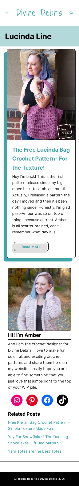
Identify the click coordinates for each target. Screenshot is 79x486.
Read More (32, 247)
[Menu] (7, 12)
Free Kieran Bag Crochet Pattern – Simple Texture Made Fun (39, 425)
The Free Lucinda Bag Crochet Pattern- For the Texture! (41, 158)
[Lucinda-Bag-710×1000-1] (41, 94)
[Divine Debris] (39, 13)
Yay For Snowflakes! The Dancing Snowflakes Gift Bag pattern (38, 439)
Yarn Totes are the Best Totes (34, 451)
